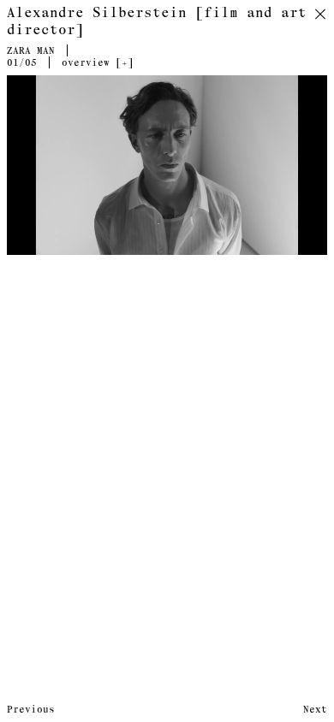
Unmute (303, 246)
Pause (27, 246)
